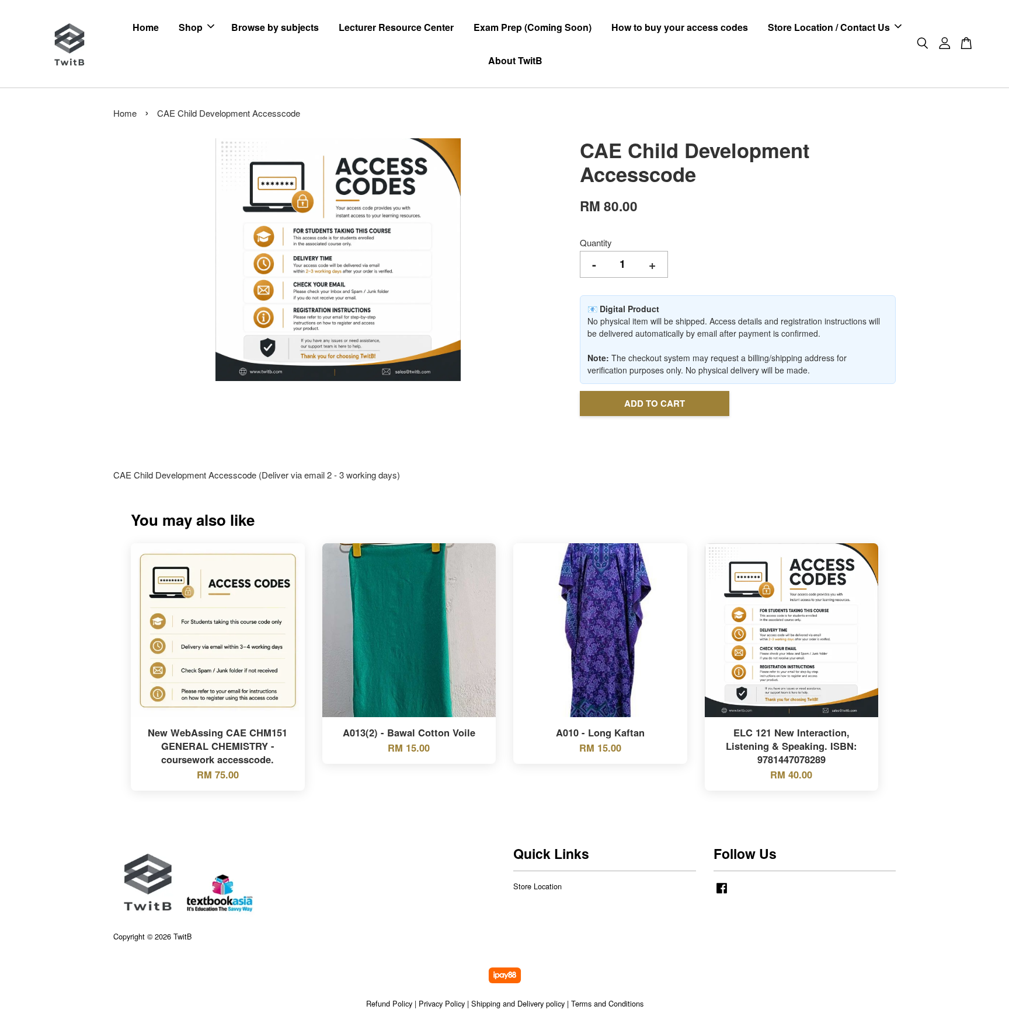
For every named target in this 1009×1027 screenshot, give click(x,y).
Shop (191, 27)
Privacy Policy (442, 1003)
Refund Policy (389, 1003)
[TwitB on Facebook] (722, 893)
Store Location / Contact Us (829, 27)
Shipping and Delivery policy (518, 1003)
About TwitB (515, 60)
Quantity (596, 242)
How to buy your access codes (679, 27)
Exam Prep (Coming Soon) (533, 27)
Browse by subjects (275, 27)
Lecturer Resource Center (396, 27)
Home (146, 27)
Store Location (537, 886)
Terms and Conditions (607, 1003)
